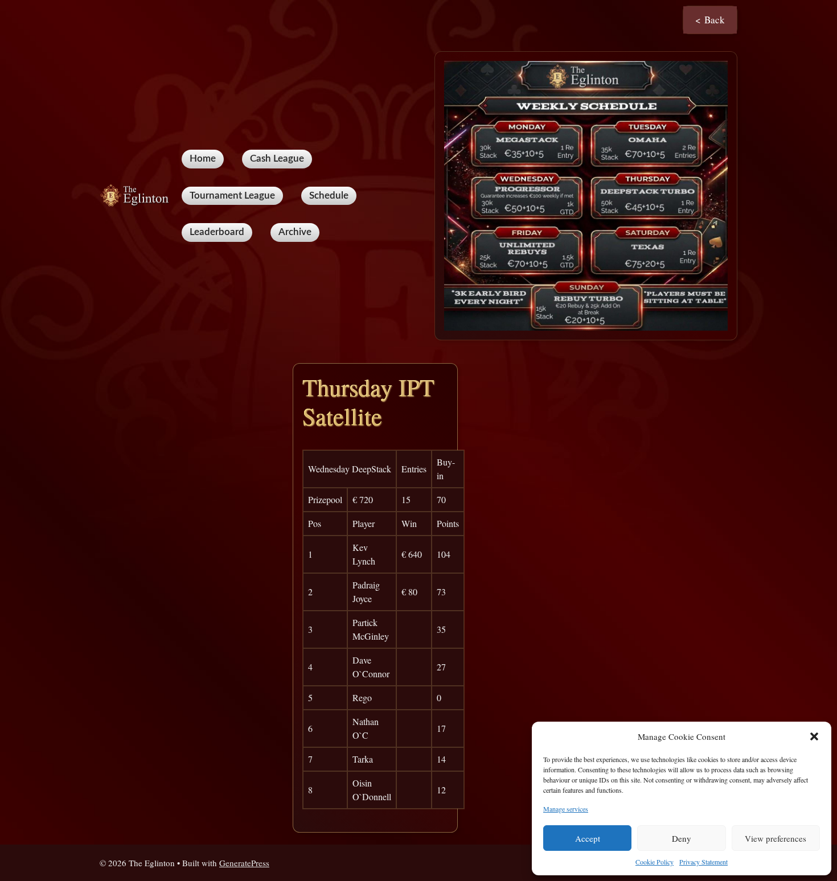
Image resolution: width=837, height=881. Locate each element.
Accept (587, 838)
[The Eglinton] (136, 194)
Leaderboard (217, 232)
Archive (294, 232)
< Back (710, 19)
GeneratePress (244, 862)
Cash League (277, 158)
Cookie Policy (654, 861)
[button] (814, 736)
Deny (681, 838)
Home (203, 158)
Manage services (565, 808)
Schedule (328, 195)
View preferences (775, 838)
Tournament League (232, 195)
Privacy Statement (703, 861)
